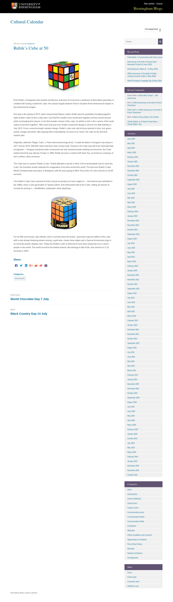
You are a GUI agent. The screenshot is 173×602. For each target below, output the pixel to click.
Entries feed (131, 577)
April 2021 (131, 366)
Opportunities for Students (137, 539)
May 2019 (131, 448)
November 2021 (133, 334)
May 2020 (131, 416)
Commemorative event (135, 512)
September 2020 (133, 398)
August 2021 (132, 348)
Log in (129, 572)
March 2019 (131, 452)
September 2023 (133, 234)
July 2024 (130, 189)
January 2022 (132, 325)
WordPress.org (132, 586)
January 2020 (132, 434)
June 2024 (131, 193)
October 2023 (132, 230)
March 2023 (131, 261)
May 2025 (131, 143)
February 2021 (132, 375)
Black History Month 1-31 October (146, 117)
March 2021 (131, 370)
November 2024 (133, 171)
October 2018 (132, 475)
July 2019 (130, 443)
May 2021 (131, 361)
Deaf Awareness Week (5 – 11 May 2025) (142, 69)
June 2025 (131, 139)
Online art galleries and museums (139, 535)
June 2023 (131, 248)
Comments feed (133, 581)
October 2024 (132, 175)
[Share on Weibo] (41, 265)
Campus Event (132, 508)
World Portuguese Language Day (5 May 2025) (144, 81)
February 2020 (132, 429)
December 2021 (133, 329)
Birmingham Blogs (148, 8)
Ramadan (130, 549)
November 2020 (133, 388)
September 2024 (133, 180)
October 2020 (132, 393)
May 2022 (131, 307)
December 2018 (133, 466)
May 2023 (131, 252)
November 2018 (133, 470)
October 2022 (132, 284)
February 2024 (132, 211)
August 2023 (132, 239)
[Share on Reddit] (36, 265)
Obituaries (131, 530)
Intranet (159, 3)
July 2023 (130, 243)
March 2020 (131, 425)
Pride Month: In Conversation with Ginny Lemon (144, 57)
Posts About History (134, 544)
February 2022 (132, 320)
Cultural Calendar (27, 21)
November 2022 (133, 280)
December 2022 (133, 275)
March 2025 (131, 152)
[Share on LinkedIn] (26, 265)
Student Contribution (134, 553)
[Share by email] (46, 265)
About (129, 490)
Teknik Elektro (132, 121)
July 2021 (130, 352)
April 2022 (131, 311)
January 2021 (132, 379)
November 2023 (133, 225)
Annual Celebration (134, 499)
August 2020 (132, 402)
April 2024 (131, 202)
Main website (149, 3)
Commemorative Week (135, 521)
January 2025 (132, 161)
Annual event (132, 503)
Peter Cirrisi (131, 110)
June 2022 (131, 302)
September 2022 (133, 289)
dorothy (31, 44)
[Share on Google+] (31, 265)
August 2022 (132, 293)
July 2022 (130, 298)
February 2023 (132, 266)
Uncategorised (151, 29)
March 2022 (131, 316)
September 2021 (133, 343)
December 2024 (133, 166)
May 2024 (131, 198)
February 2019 (132, 457)
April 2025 (131, 148)
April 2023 (131, 257)
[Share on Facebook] (16, 265)
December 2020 (133, 384)
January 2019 (132, 461)
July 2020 (130, 407)
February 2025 (132, 157)
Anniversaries (20, 278)
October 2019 (132, 438)
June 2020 (131, 411)
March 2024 (131, 207)
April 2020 (131, 420)
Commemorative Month (136, 517)
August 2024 (132, 184)
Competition (131, 526)
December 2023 (133, 220)
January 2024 (132, 216)
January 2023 (132, 270)
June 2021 (131, 357)
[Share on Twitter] (21, 265)
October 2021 (132, 339)
